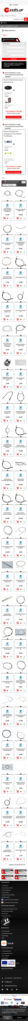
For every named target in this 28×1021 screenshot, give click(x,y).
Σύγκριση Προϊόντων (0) (13, 181)
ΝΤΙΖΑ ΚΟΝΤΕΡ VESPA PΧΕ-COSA (7, 682)
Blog (3, 938)
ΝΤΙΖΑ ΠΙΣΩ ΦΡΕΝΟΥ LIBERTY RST (21, 210)
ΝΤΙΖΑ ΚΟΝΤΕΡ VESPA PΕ (20, 648)
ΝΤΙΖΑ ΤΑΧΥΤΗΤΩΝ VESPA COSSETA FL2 (20, 817)
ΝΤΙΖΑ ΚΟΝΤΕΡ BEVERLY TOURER (7, 513)
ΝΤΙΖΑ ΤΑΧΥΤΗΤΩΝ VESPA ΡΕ (7, 783)
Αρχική (2, 26)
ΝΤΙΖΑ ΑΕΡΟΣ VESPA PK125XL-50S (7, 581)
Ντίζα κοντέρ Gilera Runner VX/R (20, 345)
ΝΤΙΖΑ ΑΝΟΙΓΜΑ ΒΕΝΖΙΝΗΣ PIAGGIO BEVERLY (7, 446)
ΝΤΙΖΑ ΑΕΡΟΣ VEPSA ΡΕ (20, 614)
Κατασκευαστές (5, 931)
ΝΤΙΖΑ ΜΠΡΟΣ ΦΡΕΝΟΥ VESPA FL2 (7, 851)
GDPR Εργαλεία (5, 897)
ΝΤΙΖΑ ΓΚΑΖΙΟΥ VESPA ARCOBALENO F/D (7, 749)
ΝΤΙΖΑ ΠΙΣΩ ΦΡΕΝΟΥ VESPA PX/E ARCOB (7, 817)
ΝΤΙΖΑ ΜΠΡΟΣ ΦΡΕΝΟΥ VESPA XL (7, 614)
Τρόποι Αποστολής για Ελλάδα (11, 899)
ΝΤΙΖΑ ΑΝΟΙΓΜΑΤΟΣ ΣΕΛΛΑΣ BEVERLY (20, 412)
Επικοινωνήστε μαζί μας (7, 911)
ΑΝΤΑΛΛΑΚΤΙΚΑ (9, 26)
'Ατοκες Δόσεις (5, 892)
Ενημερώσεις (5, 958)
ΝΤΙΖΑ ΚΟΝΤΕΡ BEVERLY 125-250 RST (21, 513)
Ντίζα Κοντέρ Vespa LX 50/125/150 (7, 243)
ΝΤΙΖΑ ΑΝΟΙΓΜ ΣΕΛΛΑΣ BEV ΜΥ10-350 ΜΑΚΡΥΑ (7, 210)
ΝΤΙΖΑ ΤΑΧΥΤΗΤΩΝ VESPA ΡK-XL (20, 581)
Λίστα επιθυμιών (6, 955)
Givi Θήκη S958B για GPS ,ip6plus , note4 (8, 106)
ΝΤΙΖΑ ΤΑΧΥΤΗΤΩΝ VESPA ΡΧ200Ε (20, 749)
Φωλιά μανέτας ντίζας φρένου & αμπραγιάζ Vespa (7, 379)
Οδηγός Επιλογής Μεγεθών (8, 894)
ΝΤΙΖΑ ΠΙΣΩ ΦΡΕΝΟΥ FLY (21, 311)
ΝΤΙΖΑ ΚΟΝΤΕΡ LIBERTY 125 (7, 311)
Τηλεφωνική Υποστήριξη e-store (9, 908)
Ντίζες (16, 26)
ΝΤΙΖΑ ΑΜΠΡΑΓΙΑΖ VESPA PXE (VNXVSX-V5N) (7, 716)
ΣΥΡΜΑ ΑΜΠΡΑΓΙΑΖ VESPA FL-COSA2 (20, 783)
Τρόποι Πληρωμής (6, 890)
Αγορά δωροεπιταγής (7, 933)
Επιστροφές (5, 913)
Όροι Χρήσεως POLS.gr (7, 887)
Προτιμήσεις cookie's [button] (7, 1017)
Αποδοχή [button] (19, 1017)
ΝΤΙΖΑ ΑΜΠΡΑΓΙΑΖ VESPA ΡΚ (20, 547)
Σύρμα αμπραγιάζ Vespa (21, 378)
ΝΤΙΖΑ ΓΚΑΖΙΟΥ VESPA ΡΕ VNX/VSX (20, 716)
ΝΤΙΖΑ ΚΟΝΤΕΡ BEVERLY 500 (20, 480)
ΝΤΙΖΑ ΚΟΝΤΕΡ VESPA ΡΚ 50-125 (7, 547)
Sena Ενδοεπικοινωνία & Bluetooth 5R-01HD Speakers (8, 93)
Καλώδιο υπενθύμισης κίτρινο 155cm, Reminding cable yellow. (9, 160)
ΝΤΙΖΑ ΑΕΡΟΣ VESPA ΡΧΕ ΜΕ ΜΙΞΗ (7, 648)
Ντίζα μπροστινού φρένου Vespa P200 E (7, 277)
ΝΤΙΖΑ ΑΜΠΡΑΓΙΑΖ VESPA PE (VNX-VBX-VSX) (20, 682)
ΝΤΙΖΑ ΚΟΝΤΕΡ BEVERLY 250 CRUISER (20, 446)
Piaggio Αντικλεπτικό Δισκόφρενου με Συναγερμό (8, 147)
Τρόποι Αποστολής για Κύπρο (11, 902)
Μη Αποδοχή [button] (23, 1007)
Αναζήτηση (14, 59)
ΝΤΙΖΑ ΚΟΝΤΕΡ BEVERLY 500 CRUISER (7, 480)
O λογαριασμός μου (6, 951)
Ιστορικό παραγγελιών (7, 953)
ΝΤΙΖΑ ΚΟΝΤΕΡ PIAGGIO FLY (7, 412)
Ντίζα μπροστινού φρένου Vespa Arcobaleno (7, 345)
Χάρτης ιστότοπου (6, 915)
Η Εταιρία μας (5, 885)
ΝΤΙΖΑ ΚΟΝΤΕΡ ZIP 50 (21, 277)
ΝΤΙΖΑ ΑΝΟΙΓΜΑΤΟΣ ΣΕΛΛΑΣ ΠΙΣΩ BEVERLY (20, 244)
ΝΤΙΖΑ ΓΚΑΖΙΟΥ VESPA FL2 (20, 851)
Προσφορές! (5, 935)
